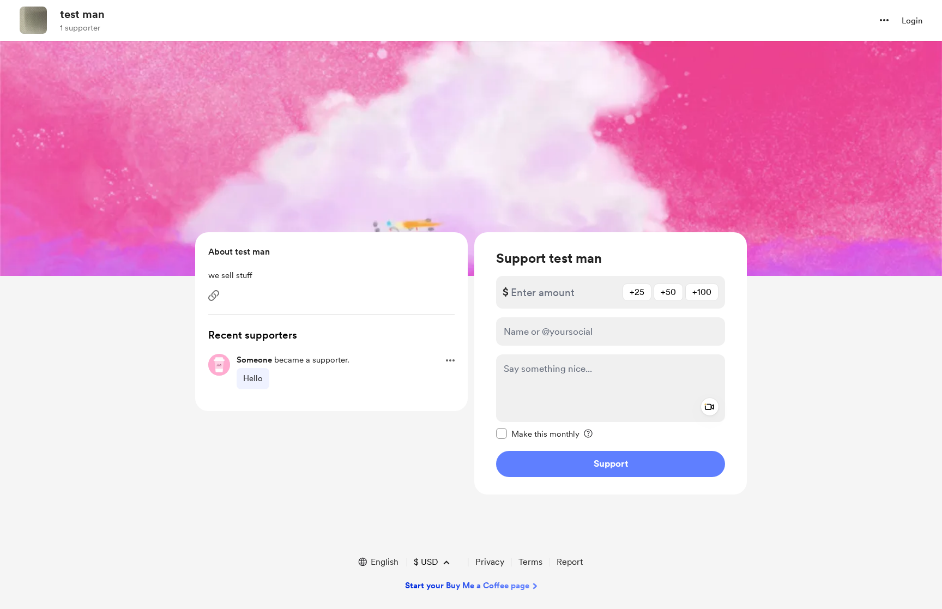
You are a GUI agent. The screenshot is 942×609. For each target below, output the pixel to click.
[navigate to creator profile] (33, 20)
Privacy (489, 562)
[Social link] (213, 295)
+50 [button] (668, 292)
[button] (884, 20)
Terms (530, 562)
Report (570, 562)
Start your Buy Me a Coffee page (467, 585)
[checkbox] (537, 433)
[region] (610, 363)
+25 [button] (637, 292)
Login (912, 21)
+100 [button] (701, 292)
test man (82, 14)
